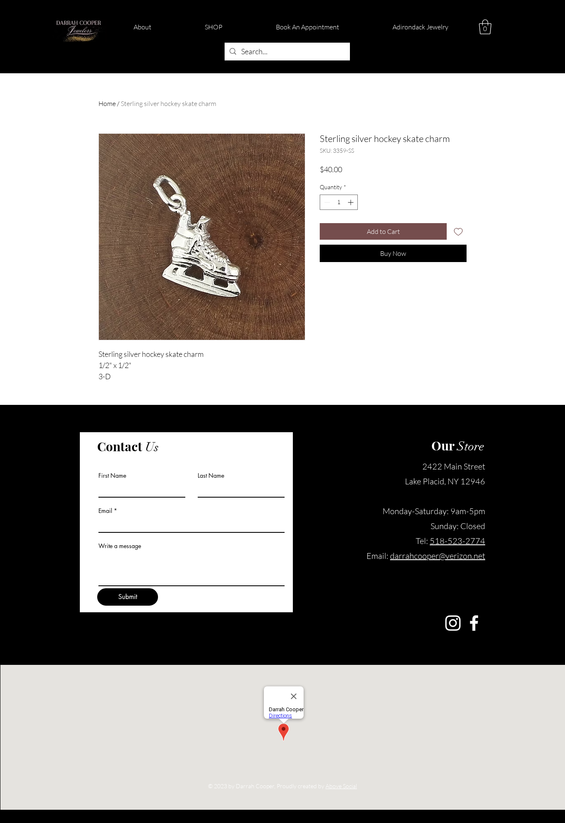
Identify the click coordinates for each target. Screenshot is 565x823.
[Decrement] (326, 202)
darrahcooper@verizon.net (437, 556)
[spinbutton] (338, 202)
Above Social (341, 785)
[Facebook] (474, 623)
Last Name (211, 476)
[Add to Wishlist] (458, 231)
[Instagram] (453, 623)
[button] (485, 26)
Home (107, 103)
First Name (112, 476)
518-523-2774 (457, 541)
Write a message (119, 546)
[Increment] (351, 202)
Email (105, 511)
